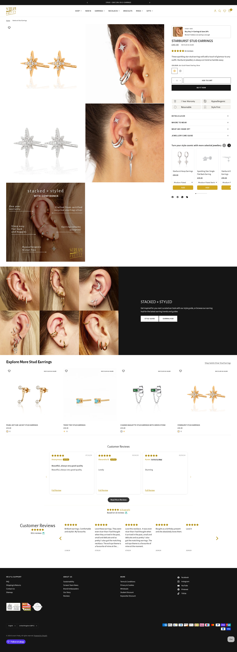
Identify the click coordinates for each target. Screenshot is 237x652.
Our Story (67, 592)
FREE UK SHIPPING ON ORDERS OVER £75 (118, 2)
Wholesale (124, 589)
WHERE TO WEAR (179, 122)
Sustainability (68, 581)
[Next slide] (191, 477)
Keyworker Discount (128, 596)
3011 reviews (36, 533)
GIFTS (149, 11)
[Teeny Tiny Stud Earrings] (90, 394)
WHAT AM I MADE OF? (181, 129)
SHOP (77, 11)
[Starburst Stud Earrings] (204, 394)
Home (8, 21)
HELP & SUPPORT (14, 577)
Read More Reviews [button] (118, 499)
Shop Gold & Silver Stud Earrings (218, 363)
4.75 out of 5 (125, 509)
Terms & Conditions (127, 581)
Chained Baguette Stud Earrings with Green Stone (143, 425)
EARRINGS (99, 11)
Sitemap (9, 592)
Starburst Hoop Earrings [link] (183, 171)
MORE (122, 577)
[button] (178, 51)
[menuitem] (78, 11)
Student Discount (127, 592)
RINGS (138, 11)
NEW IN (88, 11)
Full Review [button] (56, 490)
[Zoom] (80, 29)
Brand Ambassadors (71, 589)
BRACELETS (127, 11)
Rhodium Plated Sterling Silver (180, 71)
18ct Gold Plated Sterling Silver (175, 71)
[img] (58, 455)
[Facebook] (173, 197)
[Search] (219, 11)
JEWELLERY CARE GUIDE (182, 135)
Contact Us (10, 589)
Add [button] (183, 187)
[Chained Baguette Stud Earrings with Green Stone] (147, 394)
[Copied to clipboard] (187, 197)
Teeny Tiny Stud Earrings (74, 425)
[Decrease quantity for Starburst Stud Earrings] (173, 80)
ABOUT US (67, 577)
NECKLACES (113, 11)
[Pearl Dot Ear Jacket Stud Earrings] (33, 394)
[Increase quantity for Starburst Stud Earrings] (180, 80)
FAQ (7, 581)
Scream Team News (70, 585)
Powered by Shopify (40, 636)
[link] (183, 158)
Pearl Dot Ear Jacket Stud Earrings (22, 425)
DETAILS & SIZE (178, 116)
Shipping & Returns (13, 585)
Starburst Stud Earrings (189, 425)
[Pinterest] (178, 197)
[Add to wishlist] (9, 27)
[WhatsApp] (182, 197)
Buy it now (201, 87)
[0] (229, 11)
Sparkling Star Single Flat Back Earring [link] (206, 173)
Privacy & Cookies (127, 585)
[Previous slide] (46, 477)
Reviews (66, 596)
